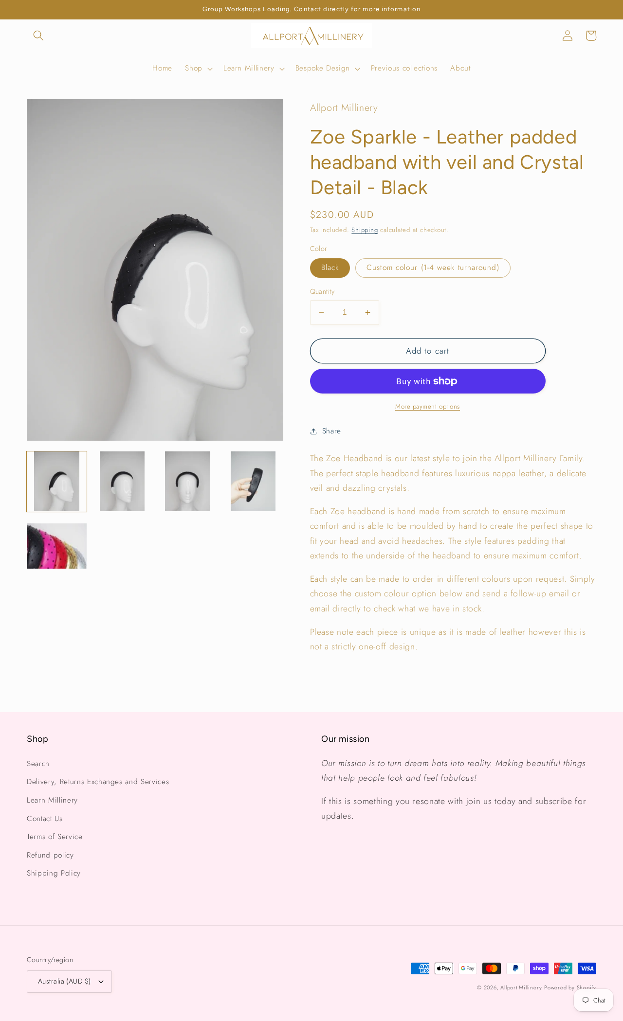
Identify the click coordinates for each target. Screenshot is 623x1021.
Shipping (364, 229)
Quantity (322, 291)
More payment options (427, 406)
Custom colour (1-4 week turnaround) (432, 267)
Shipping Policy (54, 873)
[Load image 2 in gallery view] (122, 481)
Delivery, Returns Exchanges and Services (98, 781)
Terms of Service (55, 836)
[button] (38, 35)
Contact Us (45, 818)
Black (330, 267)
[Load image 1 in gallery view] (57, 481)
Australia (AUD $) (64, 981)
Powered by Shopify (570, 987)
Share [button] (331, 431)
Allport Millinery (521, 987)
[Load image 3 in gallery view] (188, 481)
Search (38, 763)
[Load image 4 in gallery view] (253, 481)
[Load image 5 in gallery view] (57, 546)
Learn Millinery (52, 800)
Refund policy (50, 855)
